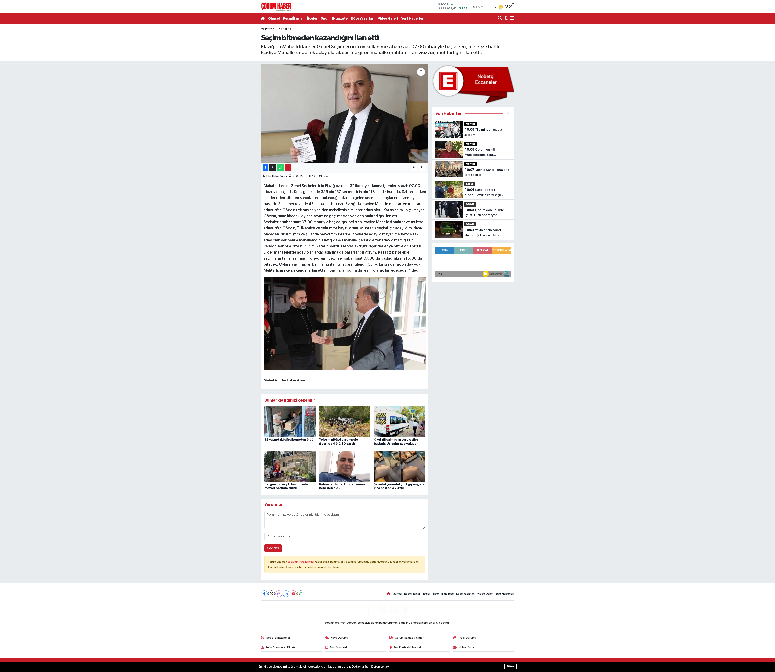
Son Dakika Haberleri (407, 647)
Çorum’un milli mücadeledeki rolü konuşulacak (480, 153)
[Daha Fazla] (288, 167)
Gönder (273, 548)
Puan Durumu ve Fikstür (281, 647)
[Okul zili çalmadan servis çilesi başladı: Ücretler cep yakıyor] (399, 421)
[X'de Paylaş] (272, 167)
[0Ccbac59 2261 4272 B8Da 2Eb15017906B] (345, 323)
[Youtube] (293, 593)
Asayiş (470, 204)
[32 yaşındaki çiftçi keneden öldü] (290, 421)
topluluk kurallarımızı (301, 561)
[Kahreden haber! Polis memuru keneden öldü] (344, 466)
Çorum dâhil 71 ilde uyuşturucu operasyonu (484, 212)
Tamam (510, 666)
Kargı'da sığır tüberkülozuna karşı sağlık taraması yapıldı (483, 193)
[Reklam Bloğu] (473, 84)
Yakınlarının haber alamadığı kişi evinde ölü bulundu (482, 233)
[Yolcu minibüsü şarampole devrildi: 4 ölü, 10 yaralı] (344, 421)
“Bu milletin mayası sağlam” (483, 132)
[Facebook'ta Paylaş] (265, 167)
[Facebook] (264, 593)
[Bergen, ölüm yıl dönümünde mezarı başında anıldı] (290, 466)
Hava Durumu (339, 637)
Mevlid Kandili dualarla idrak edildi (486, 172)
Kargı (469, 184)
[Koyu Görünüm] (506, 18)
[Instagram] (278, 593)
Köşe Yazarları (362, 18)
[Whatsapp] (300, 593)
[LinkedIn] (286, 593)
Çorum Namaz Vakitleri (409, 637)
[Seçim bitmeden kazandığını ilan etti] (345, 113)
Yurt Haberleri (412, 18)
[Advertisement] (243, 87)
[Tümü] (509, 113)
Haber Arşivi (466, 647)
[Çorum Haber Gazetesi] (276, 7)
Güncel (274, 18)
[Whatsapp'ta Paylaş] (280, 167)
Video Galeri (388, 18)
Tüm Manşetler (340, 647)
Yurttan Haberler (276, 29)
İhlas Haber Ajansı (276, 176)
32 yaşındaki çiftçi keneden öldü (288, 439)
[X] (271, 593)
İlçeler (312, 18)
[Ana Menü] (511, 18)
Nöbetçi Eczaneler (278, 637)
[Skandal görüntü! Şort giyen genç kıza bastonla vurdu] (399, 466)
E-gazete (340, 18)
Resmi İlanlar (293, 18)
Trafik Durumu (467, 637)
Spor (325, 18)
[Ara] (500, 18)
